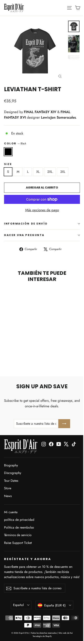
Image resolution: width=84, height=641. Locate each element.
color (15, 143)
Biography (11, 465)
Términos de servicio (18, 535)
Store (7, 488)
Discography (12, 472)
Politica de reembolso (19, 527)
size (8, 164)
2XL (49, 171)
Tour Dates (11, 480)
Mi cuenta (11, 512)
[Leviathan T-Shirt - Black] (6, 356)
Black (8, 152)
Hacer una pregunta (24, 235)
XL (38, 171)
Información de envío (26, 223)
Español (18, 605)
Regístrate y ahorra (27, 559)
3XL (62, 171)
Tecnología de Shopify (42, 636)
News (8, 496)
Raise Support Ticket (18, 542)
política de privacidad (19, 519)
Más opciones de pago (42, 210)
